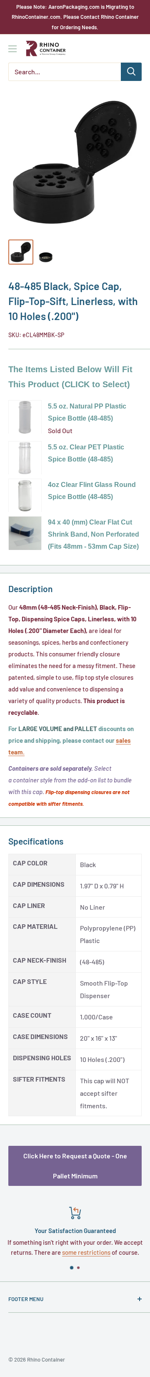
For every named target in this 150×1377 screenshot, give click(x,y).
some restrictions (86, 1252)
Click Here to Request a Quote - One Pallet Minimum (75, 1166)
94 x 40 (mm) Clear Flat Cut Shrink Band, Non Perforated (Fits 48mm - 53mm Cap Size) (93, 534)
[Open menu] (12, 48)
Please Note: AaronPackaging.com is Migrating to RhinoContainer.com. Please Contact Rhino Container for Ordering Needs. (75, 16)
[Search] (131, 72)
